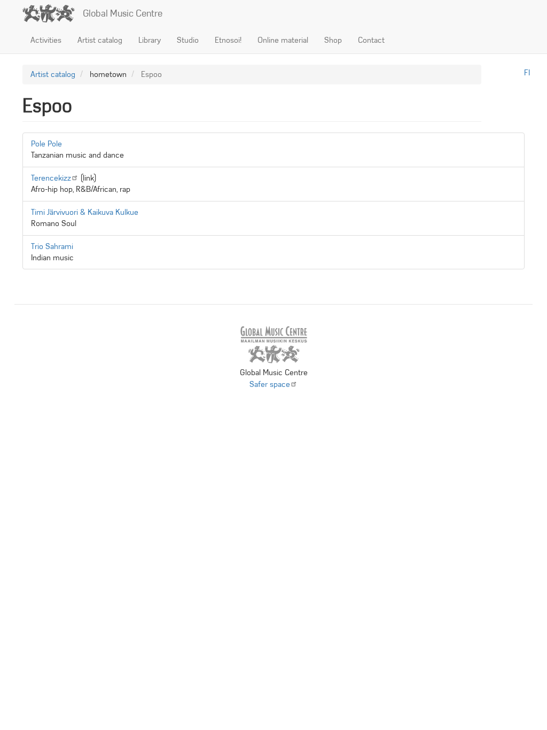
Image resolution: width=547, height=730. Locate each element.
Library (149, 40)
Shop (333, 40)
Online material (282, 40)
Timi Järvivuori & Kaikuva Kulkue (84, 212)
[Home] (52, 13)
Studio (188, 40)
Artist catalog (99, 40)
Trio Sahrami (52, 246)
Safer (269, 384)
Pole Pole (46, 144)
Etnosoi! (228, 40)
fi (527, 72)
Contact (371, 40)
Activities (45, 40)
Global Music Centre (122, 13)
